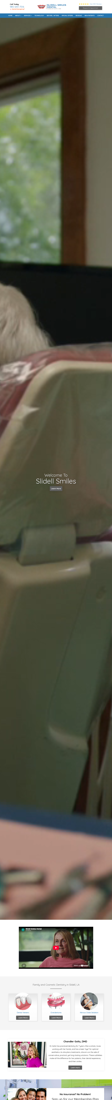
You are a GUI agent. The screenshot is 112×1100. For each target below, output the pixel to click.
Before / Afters (53, 15)
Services (27, 15)
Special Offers (67, 15)
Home (10, 15)
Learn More (56, 488)
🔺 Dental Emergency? (17, 9)
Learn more (75, 1068)
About (17, 15)
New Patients (89, 15)
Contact (100, 15)
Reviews (79, 15)
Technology (39, 15)
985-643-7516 (17, 6)
